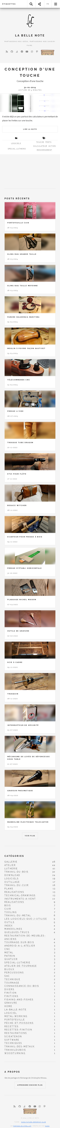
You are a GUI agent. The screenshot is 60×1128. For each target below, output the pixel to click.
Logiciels (16, 143)
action (52, 146)
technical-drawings (20, 895)
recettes (11, 1026)
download (12, 875)
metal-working (15, 1016)
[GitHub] (12, 51)
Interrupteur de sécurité (23, 725)
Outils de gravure (18, 631)
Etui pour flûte (17, 474)
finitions (11, 996)
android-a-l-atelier (19, 945)
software (11, 1040)
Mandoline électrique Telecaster (28, 822)
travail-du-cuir (16, 885)
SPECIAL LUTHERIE (17, 149)
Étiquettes (9, 4)
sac (7, 976)
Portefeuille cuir (18, 223)
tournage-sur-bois (19, 942)
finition (10, 992)
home (8, 1006)
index (8, 925)
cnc (7, 949)
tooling (10, 912)
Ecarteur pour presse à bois (24, 537)
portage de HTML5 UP (22, 1126)
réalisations (14, 902)
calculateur (40, 146)
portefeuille (14, 1019)
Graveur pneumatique (20, 791)
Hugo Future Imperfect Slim (33, 1122)
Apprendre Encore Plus (30, 1085)
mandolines (13, 929)
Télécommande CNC (18, 380)
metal (8, 952)
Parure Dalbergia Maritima (23, 317)
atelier (10, 865)
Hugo (47, 1126)
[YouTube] (27, 51)
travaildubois (15, 1050)
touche (40, 142)
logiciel (10, 1013)
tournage (12, 982)
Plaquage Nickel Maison (21, 600)
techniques (13, 1043)
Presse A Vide (15, 411)
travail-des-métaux (19, 1046)
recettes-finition (18, 1029)
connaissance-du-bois (21, 986)
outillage (12, 882)
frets (48, 142)
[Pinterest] (37, 51)
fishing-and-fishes (19, 999)
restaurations (15, 1033)
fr (48, 4)
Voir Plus (30, 836)
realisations (14, 892)
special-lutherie (17, 962)
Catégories (14, 856)
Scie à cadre (15, 662)
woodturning (15, 1053)
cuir (7, 909)
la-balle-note (15, 1009)
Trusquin (12, 694)
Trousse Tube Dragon (20, 443)
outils (9, 922)
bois (7, 905)
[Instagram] (32, 51)
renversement (44, 150)
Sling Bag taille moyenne (22, 286)
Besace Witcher (17, 505)
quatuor (11, 959)
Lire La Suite (30, 129)
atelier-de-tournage (20, 966)
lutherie (11, 868)
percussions (14, 972)
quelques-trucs (16, 932)
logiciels (11, 878)
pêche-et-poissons (19, 1023)
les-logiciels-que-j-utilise (25, 919)
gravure (10, 1003)
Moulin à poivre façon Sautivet (26, 348)
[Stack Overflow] (17, 51)
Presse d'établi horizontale (24, 568)
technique (12, 979)
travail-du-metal (17, 915)
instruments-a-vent (20, 898)
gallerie (11, 861)
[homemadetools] (48, 52)
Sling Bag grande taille (21, 254)
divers (9, 989)
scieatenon (13, 1036)
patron (9, 956)
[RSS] (7, 51)
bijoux (9, 969)
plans (8, 888)
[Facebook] (22, 51)
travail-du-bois (16, 871)
